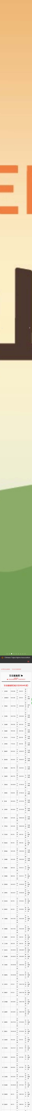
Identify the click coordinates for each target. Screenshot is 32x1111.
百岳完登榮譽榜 (16, 669)
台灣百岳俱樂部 (5, 669)
